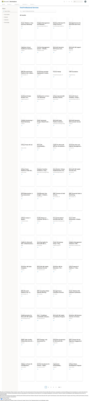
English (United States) (4, 398)
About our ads (39, 400)
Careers (58, 395)
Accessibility (8, 396)
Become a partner (78, 392)
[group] (21, 28)
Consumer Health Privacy (5, 400)
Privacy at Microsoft (77, 395)
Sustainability (13, 396)
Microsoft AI (2, 395)
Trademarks (33, 400)
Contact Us (16, 400)
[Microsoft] (5, 1)
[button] (20, 11)
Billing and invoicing (70, 392)
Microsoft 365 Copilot (46, 395)
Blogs (12, 392)
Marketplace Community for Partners (54, 393)
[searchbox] (11, 11)
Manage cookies (45, 400)
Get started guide (29, 392)
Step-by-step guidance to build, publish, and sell (27, 393)
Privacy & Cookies (21, 400)
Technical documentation (38, 392)
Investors (82, 395)
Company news (70, 395)
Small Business (53, 395)
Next (59, 387)
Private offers (46, 392)
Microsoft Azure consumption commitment (57, 392)
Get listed (84, 392)
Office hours (23, 392)
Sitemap (12, 400)
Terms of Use (28, 400)
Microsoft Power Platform (29, 395)
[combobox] (38, 11)
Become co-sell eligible (42, 393)
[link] (27, 28)
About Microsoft (63, 395)
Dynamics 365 (15, 395)
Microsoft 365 (21, 395)
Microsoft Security (8, 395)
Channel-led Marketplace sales (68, 393)
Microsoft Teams (38, 395)
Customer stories (17, 392)
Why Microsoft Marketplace (5, 392)
